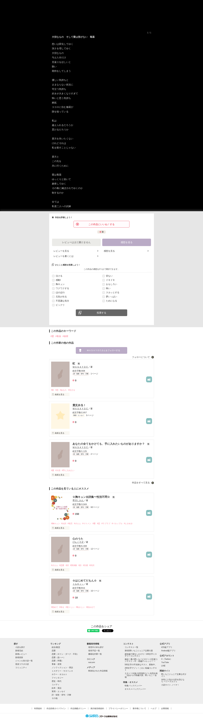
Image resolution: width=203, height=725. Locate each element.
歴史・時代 (56, 681)
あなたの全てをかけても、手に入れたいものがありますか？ (109, 443)
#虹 (52, 390)
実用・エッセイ (58, 691)
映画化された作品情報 (98, 671)
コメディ (55, 684)
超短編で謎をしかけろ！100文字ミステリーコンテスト (141, 655)
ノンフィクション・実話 (62, 667)
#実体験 (73, 565)
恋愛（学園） (57, 661)
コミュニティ (21, 667)
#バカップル (117, 523)
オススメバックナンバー (135, 689)
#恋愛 (61, 565)
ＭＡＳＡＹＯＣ (80, 367)
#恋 (56, 390)
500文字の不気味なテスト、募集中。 (141, 664)
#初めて (54, 607)
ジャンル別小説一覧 (24, 661)
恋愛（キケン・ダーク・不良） (65, 654)
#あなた (63, 390)
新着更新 (19, 657)
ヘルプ (153, 708)
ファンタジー (57, 678)
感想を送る (127, 242)
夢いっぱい (111, 296)
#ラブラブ (106, 523)
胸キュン (60, 284)
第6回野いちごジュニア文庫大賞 (139, 651)
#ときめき (128, 523)
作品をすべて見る (141, 482)
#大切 (57, 470)
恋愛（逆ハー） (58, 657)
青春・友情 (56, 664)
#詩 (79, 565)
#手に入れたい (68, 470)
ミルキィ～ (78, 584)
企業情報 (165, 708)
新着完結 (19, 651)
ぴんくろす (78, 542)
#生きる (71, 390)
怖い (108, 288)
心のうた (78, 538)
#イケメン (86, 523)
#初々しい (70, 607)
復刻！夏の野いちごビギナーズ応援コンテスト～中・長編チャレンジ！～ (141, 660)
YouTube (165, 662)
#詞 (67, 565)
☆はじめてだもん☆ (85, 580)
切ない (109, 276)
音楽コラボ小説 (22, 664)
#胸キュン (55, 523)
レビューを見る (61, 251)
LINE (163, 666)
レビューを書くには (63, 256)
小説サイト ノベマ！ (170, 685)
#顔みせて (90, 607)
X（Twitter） (166, 659)
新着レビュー (21, 654)
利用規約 (38, 708)
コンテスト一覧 (131, 647)
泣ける (59, 276)
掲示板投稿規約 (97, 708)
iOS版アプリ (166, 647)
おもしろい (111, 284)
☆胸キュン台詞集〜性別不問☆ (92, 496)
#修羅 (65, 336)
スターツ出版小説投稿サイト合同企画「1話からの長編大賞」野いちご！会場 (141, 675)
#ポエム (77, 523)
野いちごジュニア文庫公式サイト (173, 675)
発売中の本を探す (96, 647)
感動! (58, 280)
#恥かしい (80, 607)
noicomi (91, 662)
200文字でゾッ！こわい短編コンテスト (141, 669)
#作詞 (91, 565)
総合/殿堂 (56, 647)
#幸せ (61, 607)
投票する (101, 312)
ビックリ (60, 305)
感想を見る (109, 251)
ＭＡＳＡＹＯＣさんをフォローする (103, 350)
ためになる (111, 300)
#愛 (52, 336)
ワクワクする (62, 288)
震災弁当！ (79, 405)
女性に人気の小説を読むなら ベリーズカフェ (172, 680)
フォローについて (141, 357)
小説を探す (20, 647)
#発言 (70, 523)
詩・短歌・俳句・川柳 (61, 695)
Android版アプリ (168, 651)
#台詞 (63, 523)
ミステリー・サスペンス (62, 671)
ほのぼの (60, 292)
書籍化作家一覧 (95, 654)
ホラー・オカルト (59, 674)
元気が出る (61, 296)
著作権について (139, 708)
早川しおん (78, 500)
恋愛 (54, 651)
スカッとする (112, 292)
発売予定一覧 (94, 651)
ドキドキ (110, 280)
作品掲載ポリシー (78, 708)
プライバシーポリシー (118, 708)
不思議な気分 (62, 300)
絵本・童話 (56, 688)
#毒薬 (58, 336)
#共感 (85, 565)
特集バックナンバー (133, 686)
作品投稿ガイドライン (56, 708)
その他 (55, 698)
